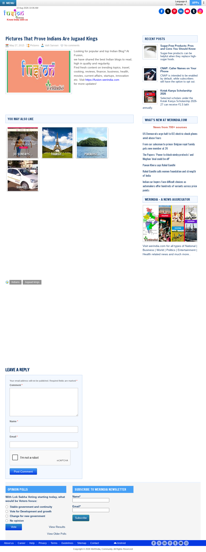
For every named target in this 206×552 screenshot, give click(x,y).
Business (149, 250)
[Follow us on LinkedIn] (181, 11)
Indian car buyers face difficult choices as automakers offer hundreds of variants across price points (170, 186)
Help (32, 543)
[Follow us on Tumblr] (194, 11)
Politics (171, 250)
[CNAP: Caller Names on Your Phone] (150, 74)
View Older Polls (56, 533)
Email (14, 436)
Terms (54, 543)
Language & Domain (181, 3)
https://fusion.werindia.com (102, 79)
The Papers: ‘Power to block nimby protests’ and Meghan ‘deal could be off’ (168, 156)
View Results (57, 526)
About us (9, 543)
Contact (94, 543)
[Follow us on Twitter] (168, 11)
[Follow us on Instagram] (200, 11)
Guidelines (67, 543)
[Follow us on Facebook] (161, 11)
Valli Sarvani (52, 45)
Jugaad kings (32, 282)
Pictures (34, 45)
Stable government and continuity (31, 506)
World (161, 250)
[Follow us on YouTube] (187, 11)
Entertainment (187, 250)
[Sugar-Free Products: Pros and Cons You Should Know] (150, 51)
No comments (71, 45)
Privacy (43, 543)
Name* (76, 496)
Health (147, 254)
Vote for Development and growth (31, 511)
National (190, 246)
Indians (15, 282)
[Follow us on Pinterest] (174, 11)
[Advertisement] (78, 266)
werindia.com (157, 246)
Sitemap (81, 543)
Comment (16, 385)
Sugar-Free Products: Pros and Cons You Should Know (178, 47)
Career (21, 543)
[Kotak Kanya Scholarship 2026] (150, 96)
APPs (195, 2)
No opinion (17, 520)
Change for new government (27, 516)
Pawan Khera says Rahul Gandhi (159, 165)
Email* (76, 506)
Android (121, 543)
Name (14, 421)
